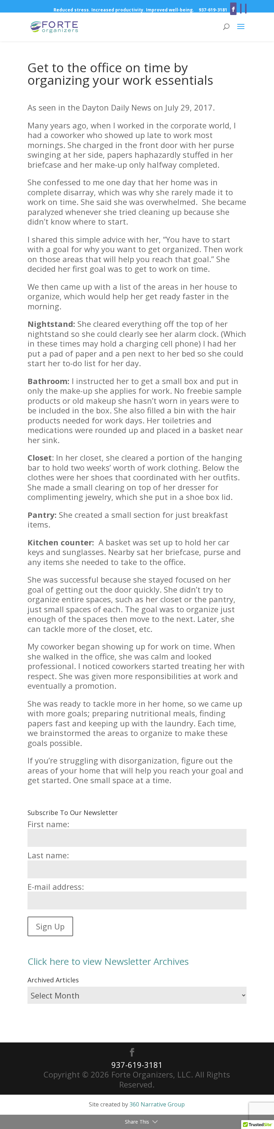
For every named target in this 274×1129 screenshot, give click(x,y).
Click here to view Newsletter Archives (108, 961)
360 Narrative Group (157, 1104)
